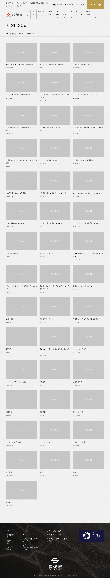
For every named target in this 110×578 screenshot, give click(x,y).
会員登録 (70, 4)
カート (96, 4)
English (59, 4)
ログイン (81, 4)
